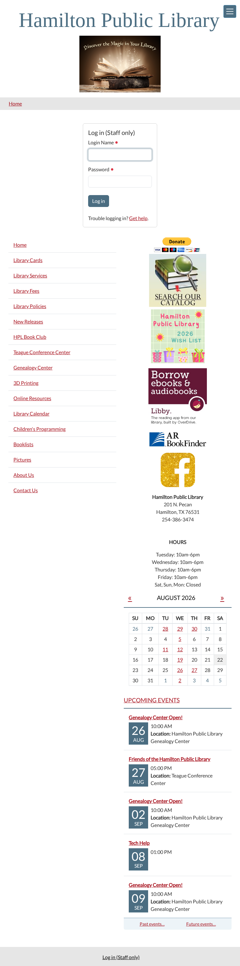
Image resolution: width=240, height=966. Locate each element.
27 (194, 670)
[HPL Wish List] (178, 335)
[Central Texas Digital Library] (177, 397)
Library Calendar (31, 413)
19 (180, 660)
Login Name (101, 142)
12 (180, 649)
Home (15, 103)
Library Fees (26, 291)
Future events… (201, 924)
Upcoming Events (152, 700)
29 (180, 629)
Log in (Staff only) (121, 957)
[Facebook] (178, 469)
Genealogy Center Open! (155, 717)
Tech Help (139, 843)
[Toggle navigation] (229, 11)
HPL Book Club (29, 337)
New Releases (28, 321)
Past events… (152, 924)
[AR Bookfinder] (178, 439)
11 (165, 649)
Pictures (22, 459)
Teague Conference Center (41, 352)
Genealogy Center (32, 367)
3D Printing (25, 383)
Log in (98, 201)
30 (194, 629)
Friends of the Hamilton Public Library (169, 759)
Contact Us (25, 490)
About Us (23, 475)
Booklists (23, 444)
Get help (138, 218)
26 (180, 670)
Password (99, 169)
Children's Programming (39, 429)
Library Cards (27, 260)
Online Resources (32, 398)
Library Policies (29, 306)
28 (165, 629)
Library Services (30, 275)
